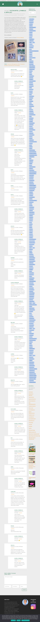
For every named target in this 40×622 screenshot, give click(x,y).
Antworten (12, 72)
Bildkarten (31, 40)
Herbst (31, 146)
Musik (31, 227)
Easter (31, 74)
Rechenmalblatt (32, 257)
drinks (30, 72)
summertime (31, 316)
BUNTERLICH (31, 420)
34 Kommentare (21, 15)
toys (33, 328)
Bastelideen (32, 39)
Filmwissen (31, 104)
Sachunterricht (22, 13)
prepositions (31, 254)
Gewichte (31, 131)
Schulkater (31, 392)
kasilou (30, 428)
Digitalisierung (32, 69)
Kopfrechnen (31, 183)
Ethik (19, 64)
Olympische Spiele (32, 242)
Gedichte (31, 126)
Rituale (31, 271)
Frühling (31, 119)
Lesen (31, 198)
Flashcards (31, 106)
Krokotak (30, 426)
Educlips (30, 488)
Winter (31, 360)
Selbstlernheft (32, 294)
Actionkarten (31, 22)
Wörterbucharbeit (32, 365)
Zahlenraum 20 (32, 372)
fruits (30, 116)
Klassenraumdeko (33, 173)
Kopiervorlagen (33, 185)
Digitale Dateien (32, 67)
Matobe (31, 215)
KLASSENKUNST (32, 418)
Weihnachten (32, 348)
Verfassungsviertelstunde (33, 338)
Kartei (31, 163)
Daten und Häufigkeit (32, 57)
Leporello (31, 195)
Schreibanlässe (32, 289)
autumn (31, 37)
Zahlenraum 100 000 (33, 375)
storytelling (31, 311)
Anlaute (31, 32)
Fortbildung (31, 109)
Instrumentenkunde (33, 151)
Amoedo (30, 424)
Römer (31, 276)
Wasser (31, 345)
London (31, 205)
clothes (31, 52)
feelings (31, 99)
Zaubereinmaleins (32, 406)
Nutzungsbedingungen (33, 239)
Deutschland (31, 64)
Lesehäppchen (32, 197)
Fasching (31, 97)
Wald (30, 343)
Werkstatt (31, 353)
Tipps (31, 328)
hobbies (31, 148)
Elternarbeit (31, 77)
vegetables (31, 335)
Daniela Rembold (13, 15)
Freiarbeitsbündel (32, 114)
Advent (31, 25)
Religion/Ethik (16, 13)
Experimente (31, 89)
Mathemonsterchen (32, 432)
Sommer (31, 299)
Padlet (30, 247)
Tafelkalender (32, 318)
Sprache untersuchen (33, 304)
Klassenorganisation (33, 171)
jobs (30, 158)
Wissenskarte (32, 362)
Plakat (31, 252)
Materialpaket (32, 212)
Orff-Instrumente (32, 244)
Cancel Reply (7, 574)
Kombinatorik (31, 178)
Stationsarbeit (32, 309)
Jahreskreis (32, 156)
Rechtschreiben (32, 264)
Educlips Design (32, 430)
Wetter (31, 355)
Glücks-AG (31, 133)
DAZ (30, 59)
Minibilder (31, 217)
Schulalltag (6, 15)
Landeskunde (32, 190)
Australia (31, 35)
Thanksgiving (31, 323)
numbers (31, 237)
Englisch (31, 79)
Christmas (31, 47)
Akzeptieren (13, 620)
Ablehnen (18, 620)
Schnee (31, 286)
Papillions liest (31, 415)
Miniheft (31, 218)
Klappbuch (31, 168)
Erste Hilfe (31, 82)
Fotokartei (22, 64)
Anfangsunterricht (32, 30)
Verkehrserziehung (32, 340)
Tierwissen (31, 326)
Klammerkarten (32, 166)
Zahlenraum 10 (32, 370)
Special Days (32, 301)
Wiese (34, 355)
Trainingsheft (32, 330)
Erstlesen (31, 84)
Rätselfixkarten (31, 274)
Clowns (31, 54)
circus (30, 49)
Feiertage (31, 101)
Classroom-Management (12, 64)
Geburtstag (31, 124)
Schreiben (31, 291)
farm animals (31, 96)
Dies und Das (32, 65)
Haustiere (31, 143)
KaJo (14, 573)
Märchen (31, 230)
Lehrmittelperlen (32, 409)
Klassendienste (32, 170)
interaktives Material (33, 153)
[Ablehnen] (38, 618)
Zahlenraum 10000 (32, 378)
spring (31, 306)
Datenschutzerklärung (25, 620)
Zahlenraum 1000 (33, 377)
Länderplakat (32, 207)
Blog (30, 42)
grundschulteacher (32, 399)
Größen (31, 138)
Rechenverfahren (32, 261)
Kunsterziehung (32, 188)
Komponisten (32, 180)
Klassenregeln (31, 175)
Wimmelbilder (32, 358)
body (33, 42)
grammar (31, 136)
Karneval (31, 161)
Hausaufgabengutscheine (33, 141)
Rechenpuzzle (32, 259)
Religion (6, 65)
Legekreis (31, 193)
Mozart (31, 225)
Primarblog (31, 422)
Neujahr (31, 232)
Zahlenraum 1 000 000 (33, 368)
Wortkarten (31, 363)
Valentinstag (31, 333)
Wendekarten (31, 350)
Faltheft (31, 92)
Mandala (31, 210)
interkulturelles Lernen (33, 155)
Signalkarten (32, 296)
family (30, 94)
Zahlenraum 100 (32, 373)
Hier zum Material (20, 37)
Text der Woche (32, 321)
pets (33, 247)
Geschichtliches (32, 129)
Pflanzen (31, 249)
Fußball (31, 121)
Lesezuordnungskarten (33, 200)
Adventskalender (32, 27)
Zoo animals (31, 380)
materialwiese (31, 397)
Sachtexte (31, 279)
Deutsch (31, 62)
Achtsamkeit (31, 20)
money (30, 222)
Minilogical (31, 220)
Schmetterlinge (32, 284)
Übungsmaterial (32, 382)
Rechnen (31, 262)
